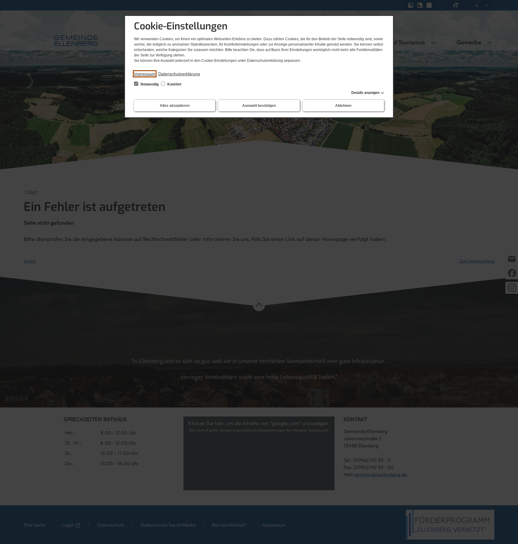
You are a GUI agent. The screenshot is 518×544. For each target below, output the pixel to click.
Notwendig (149, 84)
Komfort (173, 84)
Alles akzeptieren (174, 106)
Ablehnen (343, 106)
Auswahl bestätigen (259, 106)
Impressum (144, 73)
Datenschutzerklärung (179, 73)
